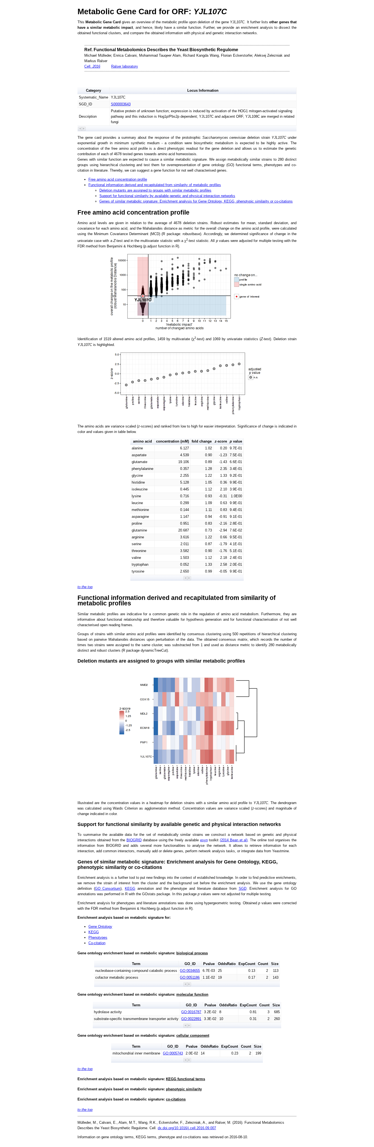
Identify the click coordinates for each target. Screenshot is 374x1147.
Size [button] (274, 964)
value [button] (236, 441)
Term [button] (136, 964)
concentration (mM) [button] (172, 441)
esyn (204, 840)
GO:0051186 (190, 977)
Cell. (92, 66)
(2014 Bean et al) (234, 840)
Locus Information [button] (202, 90)
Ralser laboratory (124, 66)
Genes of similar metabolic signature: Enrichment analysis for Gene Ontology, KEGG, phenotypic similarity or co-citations (196, 201)
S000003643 (121, 104)
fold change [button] (202, 441)
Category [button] (93, 90)
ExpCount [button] (246, 964)
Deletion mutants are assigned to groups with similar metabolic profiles (155, 190)
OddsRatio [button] (227, 964)
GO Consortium (108, 888)
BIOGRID (134, 840)
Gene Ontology (100, 926)
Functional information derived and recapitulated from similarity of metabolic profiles (154, 185)
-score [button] (221, 441)
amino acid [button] (142, 441)
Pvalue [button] (209, 964)
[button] (80, 129)
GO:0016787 (191, 1012)
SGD (242, 888)
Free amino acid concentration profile (117, 179)
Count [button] (263, 964)
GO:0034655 (190, 971)
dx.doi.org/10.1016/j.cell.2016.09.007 (187, 1128)
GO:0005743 (173, 1053)
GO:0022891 (191, 1019)
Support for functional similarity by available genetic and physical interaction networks (167, 196)
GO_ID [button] (190, 964)
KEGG (130, 888)
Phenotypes (97, 937)
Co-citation (96, 943)
